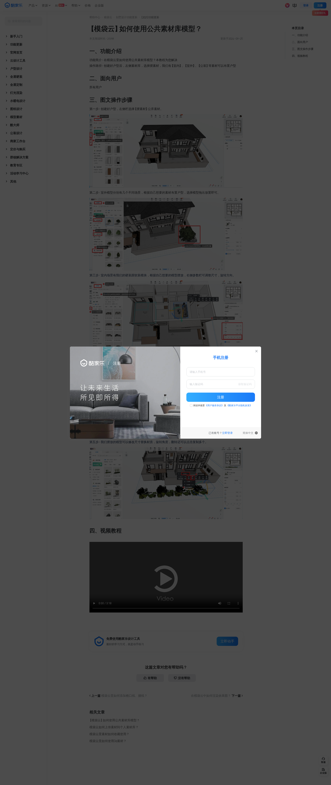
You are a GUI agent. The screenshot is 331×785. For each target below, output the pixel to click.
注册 (220, 397)
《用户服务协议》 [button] (214, 405)
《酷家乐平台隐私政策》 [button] (239, 405)
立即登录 (227, 433)
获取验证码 (245, 384)
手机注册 (220, 357)
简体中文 (248, 433)
